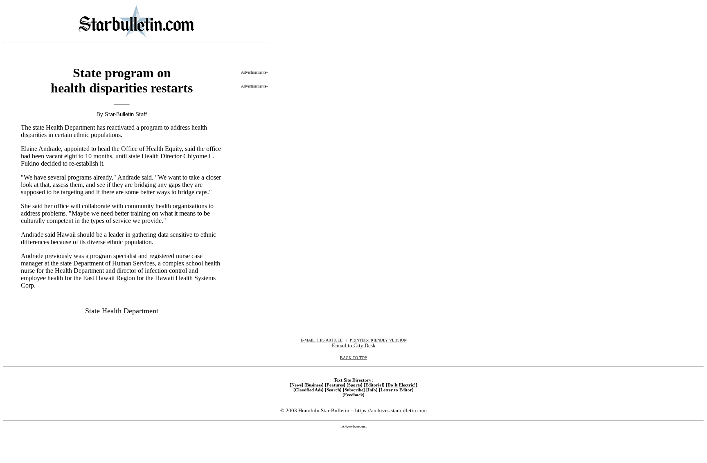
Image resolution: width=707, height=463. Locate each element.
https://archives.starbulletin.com (391, 410)
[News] (296, 384)
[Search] (333, 389)
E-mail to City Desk (354, 345)
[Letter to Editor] (396, 389)
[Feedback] (353, 394)
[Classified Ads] (308, 389)
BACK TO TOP (353, 357)
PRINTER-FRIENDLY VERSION (378, 340)
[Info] (372, 389)
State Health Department (121, 311)
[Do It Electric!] (401, 384)
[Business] (314, 384)
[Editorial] (374, 384)
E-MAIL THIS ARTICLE (321, 340)
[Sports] (355, 384)
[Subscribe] (354, 389)
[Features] (335, 384)
